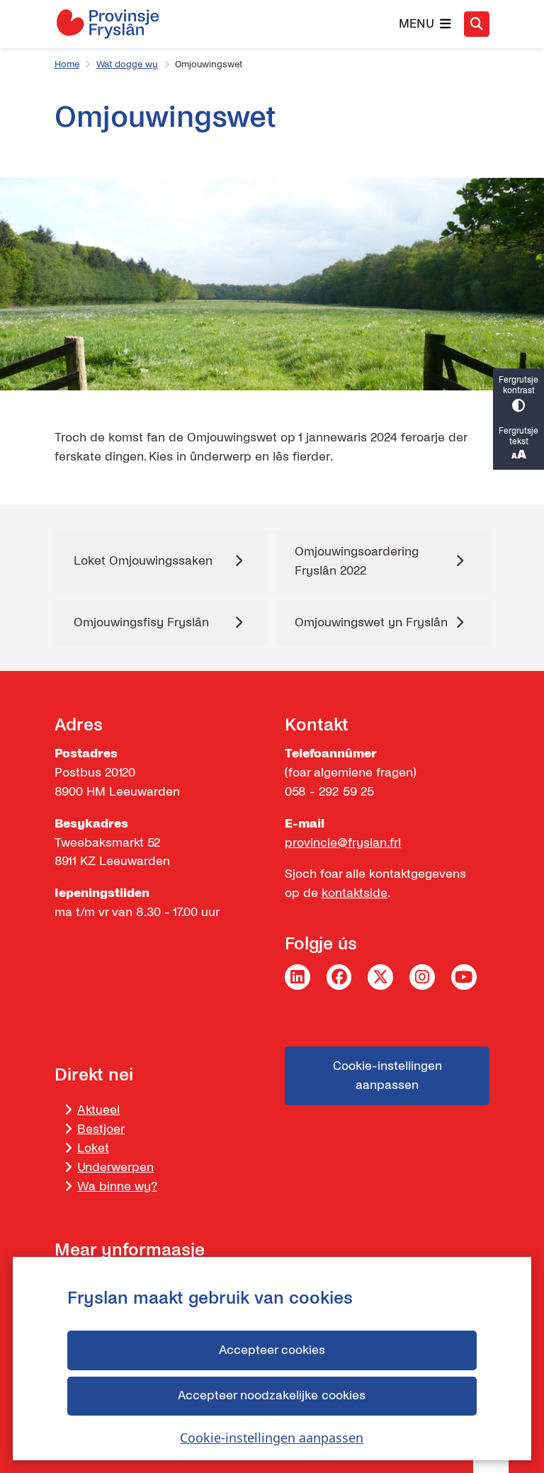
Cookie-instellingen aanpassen (271, 1437)
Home (67, 64)
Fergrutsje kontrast (518, 385)
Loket (93, 1148)
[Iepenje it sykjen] (476, 24)
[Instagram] (422, 977)
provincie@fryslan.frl (343, 843)
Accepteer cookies (272, 1350)
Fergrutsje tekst (518, 436)
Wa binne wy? (117, 1186)
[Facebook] (339, 977)
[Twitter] (380, 977)
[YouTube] (464, 977)
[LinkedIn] (297, 977)
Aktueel (98, 1110)
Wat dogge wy (127, 64)
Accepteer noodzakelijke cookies (272, 1395)
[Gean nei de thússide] (108, 24)
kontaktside (354, 893)
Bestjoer (101, 1129)
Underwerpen (115, 1167)
